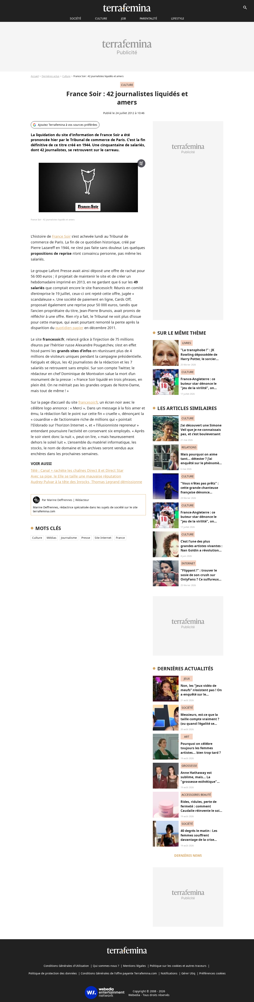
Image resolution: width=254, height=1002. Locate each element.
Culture (101, 18)
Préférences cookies (212, 973)
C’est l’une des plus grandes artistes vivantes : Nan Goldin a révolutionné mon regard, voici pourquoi (202, 550)
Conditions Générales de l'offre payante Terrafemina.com (119, 973)
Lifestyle (177, 18)
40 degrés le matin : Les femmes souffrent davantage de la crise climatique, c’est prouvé (199, 837)
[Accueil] (127, 8)
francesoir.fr (88, 402)
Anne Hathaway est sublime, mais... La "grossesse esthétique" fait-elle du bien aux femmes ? (199, 781)
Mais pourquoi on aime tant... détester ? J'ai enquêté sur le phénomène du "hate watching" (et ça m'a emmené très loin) (202, 463)
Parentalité (148, 18)
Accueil (35, 76)
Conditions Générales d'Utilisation (66, 966)
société (75, 18)
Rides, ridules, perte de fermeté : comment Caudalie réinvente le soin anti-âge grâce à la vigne (201, 808)
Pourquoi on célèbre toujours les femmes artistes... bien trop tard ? (201, 748)
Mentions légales (134, 966)
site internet (103, 538)
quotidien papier (69, 327)
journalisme (69, 538)
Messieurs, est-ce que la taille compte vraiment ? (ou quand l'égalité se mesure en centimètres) (200, 721)
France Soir (61, 236)
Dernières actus (50, 76)
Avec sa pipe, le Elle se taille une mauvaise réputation (76, 476)
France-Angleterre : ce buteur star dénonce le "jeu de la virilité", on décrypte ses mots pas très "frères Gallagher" (201, 388)
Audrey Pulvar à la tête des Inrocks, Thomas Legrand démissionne (86, 481)
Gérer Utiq (188, 973)
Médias (51, 538)
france (120, 538)
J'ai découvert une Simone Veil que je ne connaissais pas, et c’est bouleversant (201, 429)
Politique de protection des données (53, 973)
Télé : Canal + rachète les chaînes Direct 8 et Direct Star (77, 470)
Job (123, 18)
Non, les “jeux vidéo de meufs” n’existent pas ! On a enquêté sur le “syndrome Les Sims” (201, 692)
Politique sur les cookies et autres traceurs (178, 966)
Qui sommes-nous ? (106, 966)
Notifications (169, 973)
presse (85, 538)
